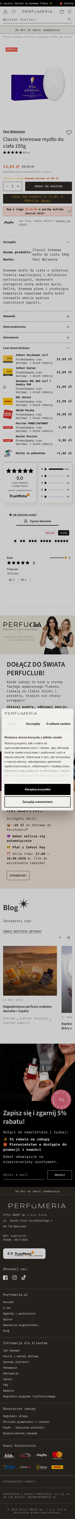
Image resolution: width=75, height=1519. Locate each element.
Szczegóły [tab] (33, 723)
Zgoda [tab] (12, 723)
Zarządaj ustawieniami (37, 801)
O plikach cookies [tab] (58, 723)
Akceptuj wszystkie (38, 789)
